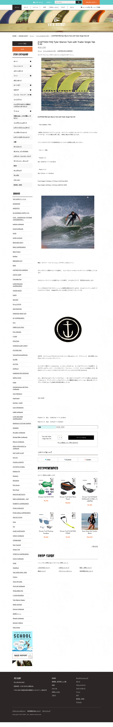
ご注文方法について (44, 567)
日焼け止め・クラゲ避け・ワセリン (22, 117)
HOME (14, 36)
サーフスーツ (18, 146)
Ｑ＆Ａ (72, 7)
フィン (32, 36)
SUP (44, 7)
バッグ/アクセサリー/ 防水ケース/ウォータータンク (22, 105)
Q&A (53, 685)
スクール (35, 7)
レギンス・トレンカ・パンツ (22, 156)
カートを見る (86, 7)
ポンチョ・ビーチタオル (21, 151)
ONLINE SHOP (90, 2)
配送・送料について (86, 567)
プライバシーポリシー (65, 571)
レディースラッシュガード (22, 127)
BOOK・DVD (18, 185)
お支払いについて (64, 567)
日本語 (48, 2)
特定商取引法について (86, 571)
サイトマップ (46, 711)
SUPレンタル (54, 7)
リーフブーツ (18, 99)
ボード (26, 7)
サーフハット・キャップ (21, 161)
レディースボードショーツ (22, 137)
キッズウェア (18, 170)
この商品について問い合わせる (68, 442)
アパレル (78, 702)
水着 (15, 142)
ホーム (17, 7)
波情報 (54, 678)
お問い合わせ (39, 2)
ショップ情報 (96, 7)
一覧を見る (94, 546)
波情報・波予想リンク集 (59, 681)
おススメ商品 (22, 43)
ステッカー (17, 180)
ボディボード (18, 80)
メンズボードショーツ (20, 132)
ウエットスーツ (80, 685)
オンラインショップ (82, 678)
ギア (77, 695)
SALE (22, 49)
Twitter (48, 459)
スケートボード (18, 71)
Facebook (68, 459)
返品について (42, 571)
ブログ (63, 7)
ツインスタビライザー (42, 36)
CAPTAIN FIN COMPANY (65, 51)
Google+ (88, 459)
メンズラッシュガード (20, 123)
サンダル (16, 175)
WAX (15, 165)
